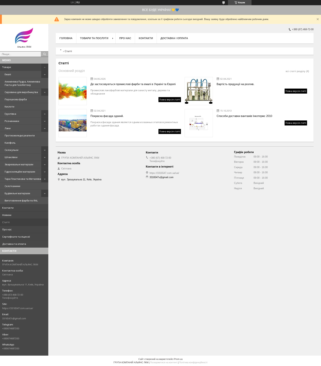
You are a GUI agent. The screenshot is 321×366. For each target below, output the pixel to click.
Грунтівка (10, 113)
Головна (65, 38)
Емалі (8, 74)
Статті (6, 222)
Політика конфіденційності (193, 362)
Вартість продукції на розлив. (235, 84)
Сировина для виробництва (21, 92)
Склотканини (12, 186)
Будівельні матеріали (17, 193)
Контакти (8, 207)
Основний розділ (72, 71)
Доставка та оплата (14, 244)
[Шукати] (44, 54)
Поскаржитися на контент (163, 362)
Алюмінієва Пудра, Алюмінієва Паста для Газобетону (22, 83)
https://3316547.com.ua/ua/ (17, 308)
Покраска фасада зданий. (107, 115)
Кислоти (9, 106)
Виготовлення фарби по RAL (21, 200)
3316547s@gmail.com (14, 318)
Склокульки (11, 150)
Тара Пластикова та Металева (23, 178)
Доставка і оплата (174, 38)
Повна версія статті (169, 99)
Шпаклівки (11, 157)
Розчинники (12, 121)
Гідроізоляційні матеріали (20, 171)
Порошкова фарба (16, 99)
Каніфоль (10, 142)
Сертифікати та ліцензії (16, 236)
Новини (6, 215)
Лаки (8, 128)
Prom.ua (178, 359)
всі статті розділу (295, 71)
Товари (6, 67)
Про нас (7, 229)
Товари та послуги (94, 38)
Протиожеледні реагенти (20, 135)
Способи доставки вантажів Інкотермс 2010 (244, 115)
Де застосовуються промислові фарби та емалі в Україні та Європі (133, 84)
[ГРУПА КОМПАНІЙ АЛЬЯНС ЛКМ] (24, 36)
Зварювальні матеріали (19, 164)
